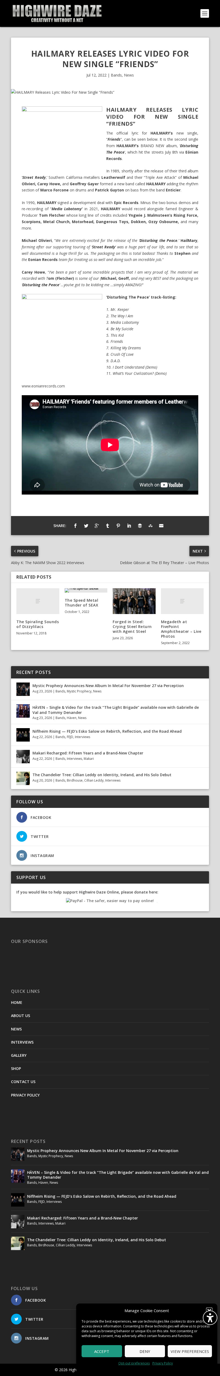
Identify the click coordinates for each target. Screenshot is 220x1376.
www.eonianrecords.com (43, 386)
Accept (101, 1351)
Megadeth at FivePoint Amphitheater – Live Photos (181, 629)
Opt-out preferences (134, 1363)
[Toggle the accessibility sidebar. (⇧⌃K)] (210, 1317)
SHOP (16, 1068)
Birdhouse (75, 780)
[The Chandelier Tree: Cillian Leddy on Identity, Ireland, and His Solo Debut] (23, 778)
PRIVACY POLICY (25, 1095)
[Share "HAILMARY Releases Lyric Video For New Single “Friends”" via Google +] (96, 525)
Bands (116, 75)
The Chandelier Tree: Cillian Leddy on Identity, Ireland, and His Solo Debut (101, 774)
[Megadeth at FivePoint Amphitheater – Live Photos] (182, 601)
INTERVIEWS (22, 1042)
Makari (89, 758)
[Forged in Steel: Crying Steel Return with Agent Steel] (134, 601)
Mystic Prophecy (79, 691)
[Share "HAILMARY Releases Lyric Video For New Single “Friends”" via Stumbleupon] (150, 525)
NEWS (16, 1029)
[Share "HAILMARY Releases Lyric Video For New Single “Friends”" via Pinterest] (118, 525)
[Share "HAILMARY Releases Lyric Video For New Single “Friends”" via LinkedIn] (129, 525)
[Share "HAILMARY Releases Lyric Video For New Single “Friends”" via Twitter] (86, 525)
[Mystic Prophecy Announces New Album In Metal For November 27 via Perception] (23, 689)
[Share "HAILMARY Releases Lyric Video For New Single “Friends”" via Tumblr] (107, 525)
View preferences (190, 1351)
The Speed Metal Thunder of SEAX (81, 603)
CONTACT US (23, 1081)
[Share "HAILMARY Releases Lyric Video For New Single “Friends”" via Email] (161, 525)
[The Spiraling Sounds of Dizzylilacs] (37, 601)
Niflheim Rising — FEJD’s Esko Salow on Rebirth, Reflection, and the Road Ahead (107, 731)
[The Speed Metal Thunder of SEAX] (86, 590)
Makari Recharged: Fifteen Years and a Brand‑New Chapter (87, 753)
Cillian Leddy (94, 780)
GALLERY (19, 1055)
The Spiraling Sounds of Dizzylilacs (37, 624)
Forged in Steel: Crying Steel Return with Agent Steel (132, 626)
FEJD (70, 737)
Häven (71, 718)
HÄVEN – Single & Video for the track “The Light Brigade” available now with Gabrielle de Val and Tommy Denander (115, 710)
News (129, 75)
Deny (145, 1351)
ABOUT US (20, 1015)
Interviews (82, 737)
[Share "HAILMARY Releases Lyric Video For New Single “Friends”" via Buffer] (139, 525)
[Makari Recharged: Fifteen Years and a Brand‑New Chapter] (23, 756)
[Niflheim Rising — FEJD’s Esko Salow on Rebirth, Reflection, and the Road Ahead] (23, 735)
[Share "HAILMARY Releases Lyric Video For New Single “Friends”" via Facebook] (75, 525)
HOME (16, 1002)
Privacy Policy (162, 1363)
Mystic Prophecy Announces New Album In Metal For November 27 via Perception (108, 685)
